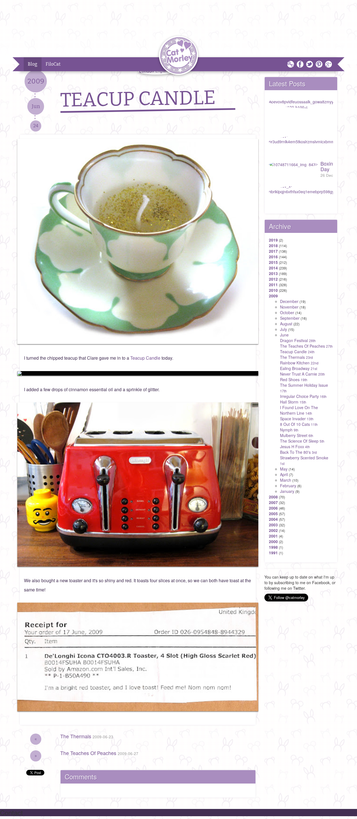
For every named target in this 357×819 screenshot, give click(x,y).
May (284, 469)
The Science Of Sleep (302, 441)
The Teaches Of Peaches (99, 752)
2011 (273, 284)
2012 (273, 279)
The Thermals (86, 736)
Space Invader (296, 418)
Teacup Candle (145, 358)
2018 (273, 245)
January (287, 491)
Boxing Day (328, 169)
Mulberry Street (296, 435)
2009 (273, 296)
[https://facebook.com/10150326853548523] (137, 373)
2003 (273, 524)
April (284, 474)
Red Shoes (293, 379)
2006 (273, 508)
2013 (273, 273)
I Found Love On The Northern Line (299, 410)
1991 (273, 552)
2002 (273, 530)
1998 (273, 547)
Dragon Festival (298, 340)
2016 (273, 256)
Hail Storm (293, 402)
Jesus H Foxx (295, 446)
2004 (273, 519)
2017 (273, 251)
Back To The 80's (298, 452)
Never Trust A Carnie (302, 374)
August (286, 323)
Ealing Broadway (298, 368)
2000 (273, 541)
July (283, 329)
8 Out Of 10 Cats (299, 424)
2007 (273, 502)
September (290, 318)
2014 (273, 268)
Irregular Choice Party (303, 396)
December (289, 301)
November (289, 307)
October (287, 312)
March (285, 480)
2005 (273, 513)
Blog (32, 64)
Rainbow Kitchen (299, 363)
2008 (273, 497)
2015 (273, 262)
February (288, 485)
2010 (273, 290)
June (284, 335)
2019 (273, 240)
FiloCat (53, 64)
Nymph (289, 430)
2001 (273, 536)
